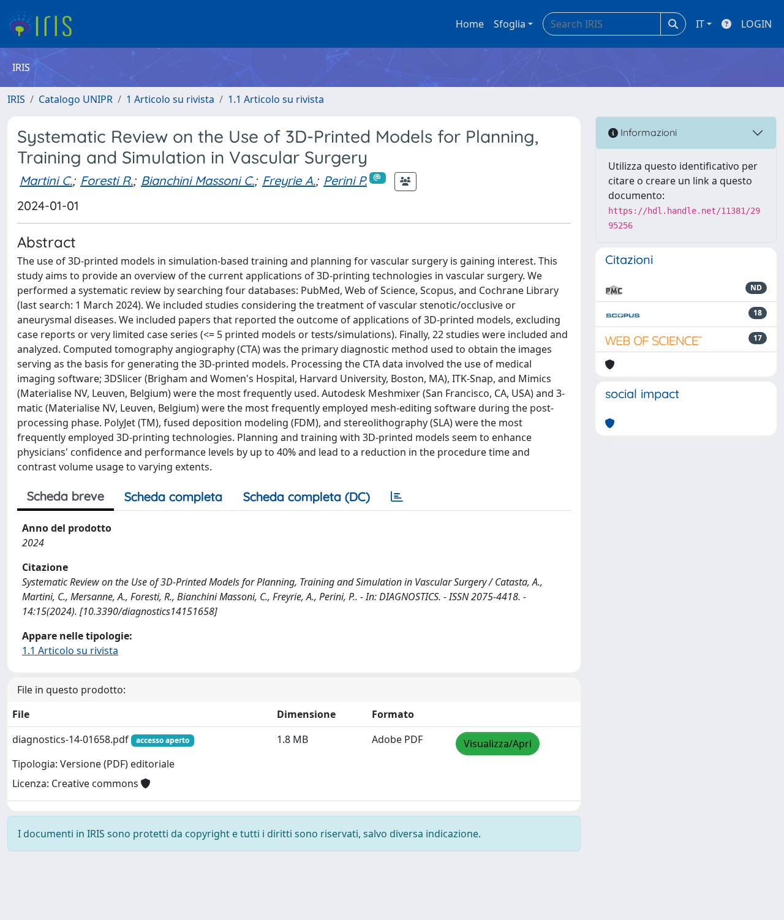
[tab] (396, 497)
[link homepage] (44, 24)
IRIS (16, 99)
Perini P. (345, 180)
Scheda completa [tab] (173, 496)
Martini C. (46, 180)
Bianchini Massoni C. (197, 180)
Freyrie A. (288, 180)
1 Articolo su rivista (170, 99)
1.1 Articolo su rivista (276, 99)
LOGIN (756, 24)
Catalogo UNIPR (76, 99)
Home (470, 24)
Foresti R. (106, 180)
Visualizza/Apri (498, 743)
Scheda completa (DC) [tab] (306, 496)
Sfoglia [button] (510, 24)
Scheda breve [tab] (65, 495)
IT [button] (700, 24)
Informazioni (647, 132)
